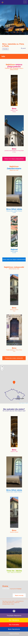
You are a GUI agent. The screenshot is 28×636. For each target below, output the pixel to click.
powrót (24, 48)
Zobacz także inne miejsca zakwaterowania (14, 259)
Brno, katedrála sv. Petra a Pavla (13, 45)
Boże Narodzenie (14, 629)
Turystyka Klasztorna (14, 615)
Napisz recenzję (19, 595)
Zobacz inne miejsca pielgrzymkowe (14, 158)
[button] (14, 382)
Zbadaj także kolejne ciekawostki (14, 358)
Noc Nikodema (14, 620)
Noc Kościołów (14, 624)
